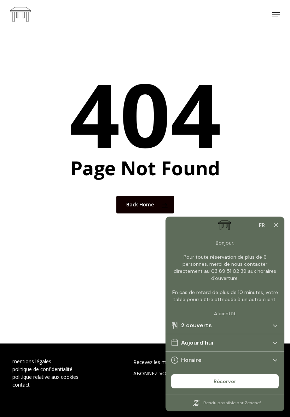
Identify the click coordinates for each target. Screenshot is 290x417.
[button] (276, 14)
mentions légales (31, 361)
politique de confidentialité (42, 369)
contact (21, 384)
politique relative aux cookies (45, 377)
